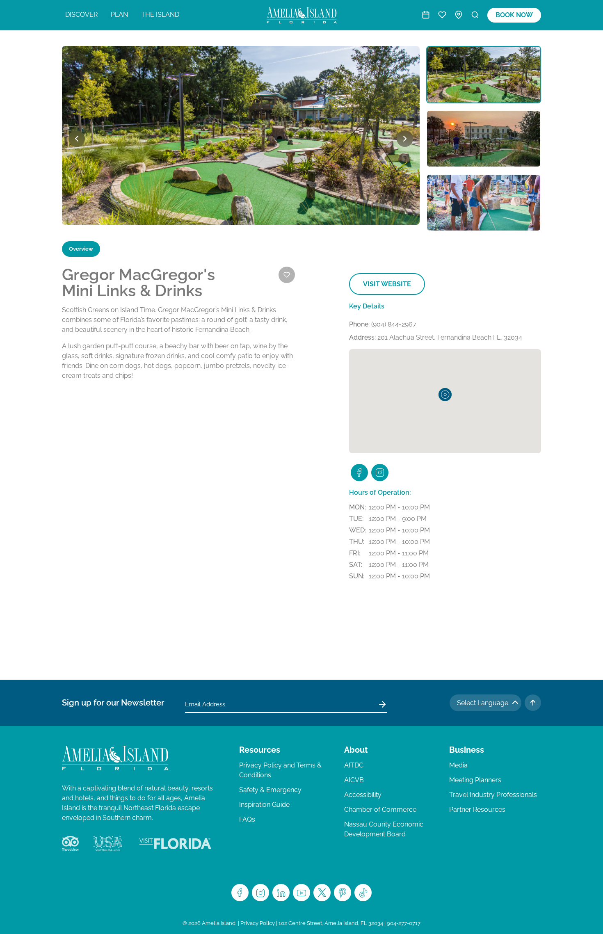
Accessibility (362, 795)
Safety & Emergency (270, 790)
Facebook (240, 892)
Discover (81, 14)
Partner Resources (477, 809)
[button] (445, 394)
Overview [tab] (81, 249)
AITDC (353, 765)
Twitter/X (322, 892)
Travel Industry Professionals (493, 795)
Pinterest (342, 892)
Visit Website (387, 284)
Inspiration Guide (264, 804)
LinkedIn (281, 892)
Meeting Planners (475, 780)
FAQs (247, 819)
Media (458, 765)
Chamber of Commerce (380, 809)
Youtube (301, 892)
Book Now (514, 15)
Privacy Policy (257, 923)
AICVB (354, 780)
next (405, 138)
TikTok (363, 892)
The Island (160, 14)
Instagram (260, 892)
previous (77, 138)
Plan (119, 14)
